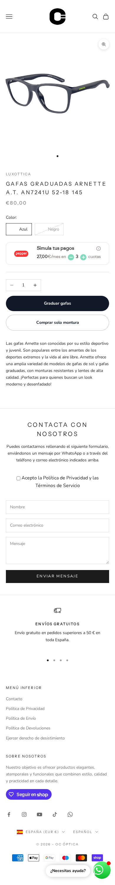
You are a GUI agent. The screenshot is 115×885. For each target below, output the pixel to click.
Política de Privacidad (65, 478)
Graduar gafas (57, 303)
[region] (57, 628)
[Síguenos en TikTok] (55, 814)
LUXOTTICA (18, 174)
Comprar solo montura (57, 322)
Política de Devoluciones (28, 728)
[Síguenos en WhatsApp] (70, 814)
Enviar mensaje (57, 576)
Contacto (14, 699)
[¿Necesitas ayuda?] (102, 870)
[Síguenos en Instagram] (24, 814)
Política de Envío (21, 718)
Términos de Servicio (57, 485)
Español (82, 832)
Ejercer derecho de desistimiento (35, 738)
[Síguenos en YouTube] (39, 814)
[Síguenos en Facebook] (9, 814)
